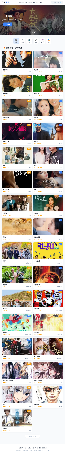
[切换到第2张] (32, 32)
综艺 (34, 2)
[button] (16, 41)
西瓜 (5, 2)
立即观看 (7, 24)
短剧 (41, 2)
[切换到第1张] (30, 32)
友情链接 (44, 448)
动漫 (37, 2)
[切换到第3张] (34, 32)
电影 (26, 2)
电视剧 (30, 2)
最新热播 (21, 2)
